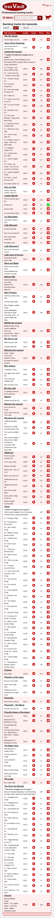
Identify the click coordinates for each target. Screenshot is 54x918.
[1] (48, 19)
